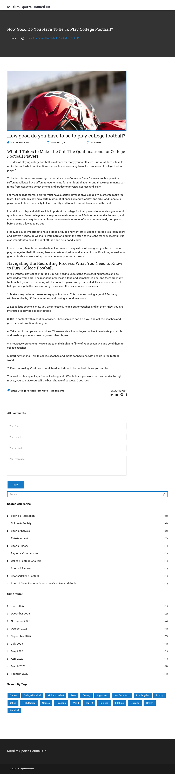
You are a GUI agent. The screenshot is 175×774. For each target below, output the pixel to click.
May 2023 (17, 651)
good (45, 390)
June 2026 (17, 606)
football (14, 710)
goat (73, 695)
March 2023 (18, 666)
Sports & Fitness (21, 568)
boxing (86, 695)
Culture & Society (21, 523)
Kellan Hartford (20, 143)
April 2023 (17, 658)
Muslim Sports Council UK (29, 7)
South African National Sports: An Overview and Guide (43, 583)
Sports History (19, 545)
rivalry (159, 695)
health (149, 703)
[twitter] (111, 394)
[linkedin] (117, 394)
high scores (29, 703)
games (46, 703)
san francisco (121, 695)
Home (13, 38)
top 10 (89, 703)
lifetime (119, 703)
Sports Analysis (20, 530)
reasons (61, 703)
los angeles (142, 695)
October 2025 (19, 628)
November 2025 (20, 621)
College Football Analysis (26, 561)
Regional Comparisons (24, 553)
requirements (56, 390)
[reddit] (121, 394)
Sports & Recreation (23, 515)
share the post (118, 391)
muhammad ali (56, 695)
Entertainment (19, 538)
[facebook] (126, 394)
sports (13, 695)
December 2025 (20, 613)
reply (15, 484)
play (39, 390)
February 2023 (19, 673)
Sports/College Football (25, 576)
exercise (135, 703)
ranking (104, 703)
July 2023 (17, 643)
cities (13, 703)
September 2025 (21, 636)
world (76, 703)
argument (102, 695)
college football (27, 390)
